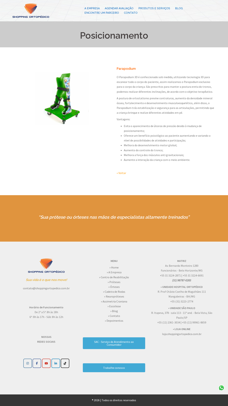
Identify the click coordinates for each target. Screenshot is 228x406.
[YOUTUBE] (46, 363)
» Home (114, 267)
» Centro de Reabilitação (114, 277)
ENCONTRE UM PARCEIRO (101, 12)
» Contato (114, 316)
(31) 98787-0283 (181, 280)
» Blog (114, 311)
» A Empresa (114, 272)
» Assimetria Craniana (114, 301)
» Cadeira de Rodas (114, 291)
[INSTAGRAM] (27, 363)
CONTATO (131, 12)
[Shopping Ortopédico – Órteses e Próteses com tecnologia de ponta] (30, 10)
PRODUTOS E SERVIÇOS (154, 8)
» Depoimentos (114, 320)
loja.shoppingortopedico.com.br (181, 334)
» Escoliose (114, 306)
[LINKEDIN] (55, 363)
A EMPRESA (92, 8)
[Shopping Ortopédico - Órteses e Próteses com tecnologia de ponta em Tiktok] (65, 363)
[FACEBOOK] (37, 363)
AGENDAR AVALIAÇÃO (119, 8)
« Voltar (121, 173)
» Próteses (114, 282)
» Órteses (114, 287)
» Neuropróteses (114, 296)
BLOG (179, 8)
